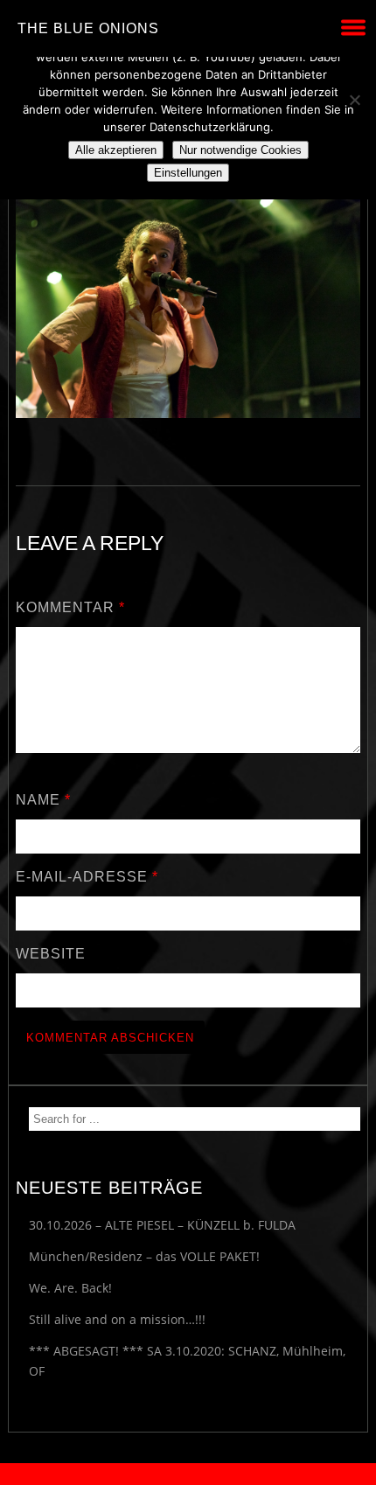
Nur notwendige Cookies (240, 150)
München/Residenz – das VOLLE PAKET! (144, 1256)
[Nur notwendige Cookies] (354, 99)
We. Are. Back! (70, 1287)
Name (43, 799)
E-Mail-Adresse (87, 876)
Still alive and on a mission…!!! (117, 1319)
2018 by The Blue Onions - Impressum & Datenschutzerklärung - (188, 1474)
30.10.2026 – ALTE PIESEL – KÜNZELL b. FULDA (162, 1225)
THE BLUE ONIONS (88, 28)
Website (51, 953)
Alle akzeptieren (116, 150)
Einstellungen (188, 172)
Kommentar (70, 607)
